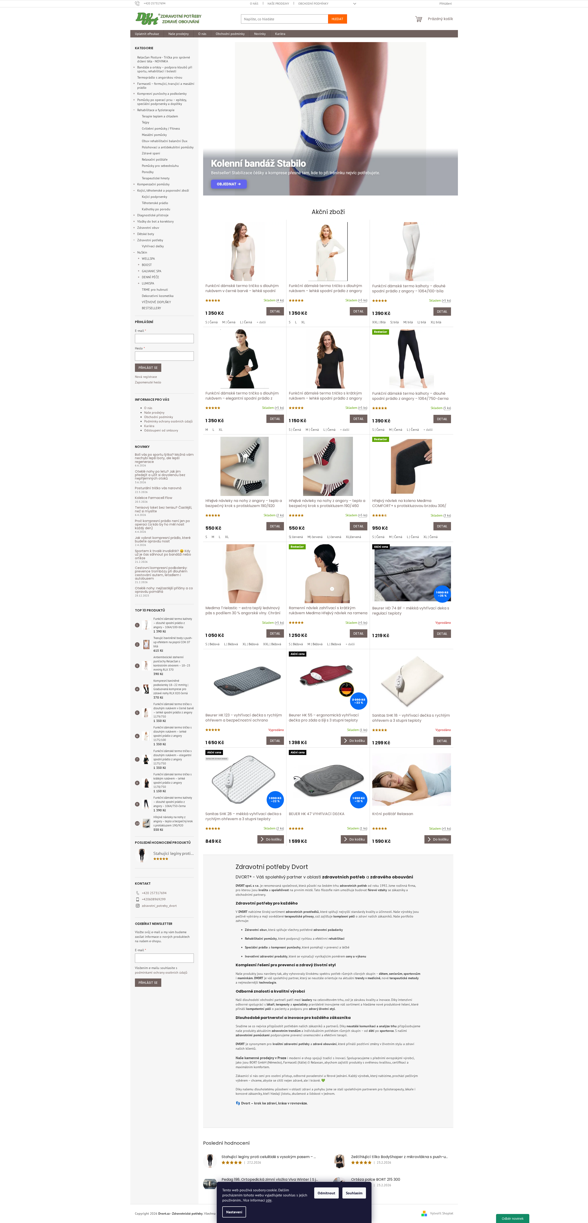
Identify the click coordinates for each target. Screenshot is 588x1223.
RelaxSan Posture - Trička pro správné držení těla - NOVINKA (163, 59)
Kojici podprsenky (154, 197)
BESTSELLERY (151, 308)
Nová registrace (146, 377)
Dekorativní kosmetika (158, 296)
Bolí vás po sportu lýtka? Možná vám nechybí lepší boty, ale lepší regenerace (164, 458)
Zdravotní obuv (148, 228)
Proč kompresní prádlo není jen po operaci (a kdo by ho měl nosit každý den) (162, 524)
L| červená (334, 537)
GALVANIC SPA (151, 271)
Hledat (337, 19)
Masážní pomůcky (154, 135)
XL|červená (353, 537)
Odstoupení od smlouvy (161, 430)
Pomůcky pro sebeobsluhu (160, 166)
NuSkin (142, 252)
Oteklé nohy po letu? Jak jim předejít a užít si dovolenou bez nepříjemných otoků (160, 475)
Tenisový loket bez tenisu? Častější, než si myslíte (163, 509)
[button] (211, 119)
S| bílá (394, 322)
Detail (275, 311)
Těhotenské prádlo (155, 203)
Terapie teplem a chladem (160, 116)
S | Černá (211, 322)
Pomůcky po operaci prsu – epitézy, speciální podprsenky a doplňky (161, 102)
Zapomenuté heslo (148, 382)
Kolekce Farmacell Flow (153, 498)
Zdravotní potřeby (150, 240)
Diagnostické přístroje (152, 215)
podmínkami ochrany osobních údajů (161, 972)
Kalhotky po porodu (156, 209)
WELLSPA (148, 259)
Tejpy (145, 122)
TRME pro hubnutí (155, 289)
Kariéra (149, 426)
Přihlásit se (148, 367)
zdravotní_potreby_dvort (159, 906)
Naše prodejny (278, 4)
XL (303, 322)
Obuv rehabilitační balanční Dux (164, 141)
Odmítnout (326, 1193)
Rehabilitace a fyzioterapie (155, 110)
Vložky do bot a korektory (155, 221)
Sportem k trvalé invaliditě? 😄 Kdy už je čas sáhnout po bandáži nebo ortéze (163, 554)
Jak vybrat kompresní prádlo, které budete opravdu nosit (163, 539)
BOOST (147, 265)
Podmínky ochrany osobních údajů (168, 421)
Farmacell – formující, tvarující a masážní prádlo (165, 86)
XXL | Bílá (379, 322)
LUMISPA (148, 283)
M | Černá (228, 322)
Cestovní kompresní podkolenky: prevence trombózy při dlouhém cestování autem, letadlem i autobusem (161, 573)
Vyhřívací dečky (153, 246)
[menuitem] (147, 33)
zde (268, 1200)
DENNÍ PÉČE (150, 277)
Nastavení (234, 1212)
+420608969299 (154, 899)
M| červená (315, 537)
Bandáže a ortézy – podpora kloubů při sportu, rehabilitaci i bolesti (164, 69)
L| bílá (421, 322)
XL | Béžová (251, 644)
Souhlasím (354, 1193)
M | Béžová (315, 644)
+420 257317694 (154, 893)
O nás (254, 4)
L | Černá (246, 322)
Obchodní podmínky (313, 4)
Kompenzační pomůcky (153, 184)
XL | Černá (430, 537)
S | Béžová (212, 644)
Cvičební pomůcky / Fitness (161, 128)
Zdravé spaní (151, 153)
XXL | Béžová (272, 644)
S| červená (296, 537)
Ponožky (148, 172)
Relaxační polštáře (155, 159)
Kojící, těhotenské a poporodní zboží (163, 190)
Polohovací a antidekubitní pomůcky (168, 147)
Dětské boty (145, 234)
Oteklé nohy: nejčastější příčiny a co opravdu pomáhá (164, 590)
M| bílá (408, 322)
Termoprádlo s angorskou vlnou (159, 77)
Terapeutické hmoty (156, 178)
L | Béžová (231, 644)
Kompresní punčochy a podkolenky (162, 94)
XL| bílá (436, 322)
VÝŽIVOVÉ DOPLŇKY (156, 302)
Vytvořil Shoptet (441, 1213)
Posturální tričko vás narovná (158, 488)
